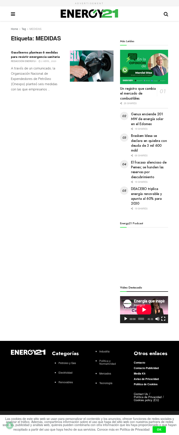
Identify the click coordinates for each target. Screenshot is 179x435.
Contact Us (141, 394)
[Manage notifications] (9, 425)
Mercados (105, 373)
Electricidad (65, 372)
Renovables (66, 382)
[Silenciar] (157, 319)
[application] (144, 309)
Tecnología (105, 383)
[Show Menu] (13, 13)
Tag (24, 29)
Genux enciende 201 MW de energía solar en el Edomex (147, 119)
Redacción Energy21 (23, 61)
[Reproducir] (126, 319)
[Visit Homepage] (89, 13)
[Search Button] (166, 13)
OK (159, 429)
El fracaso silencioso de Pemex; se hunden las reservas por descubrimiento (149, 170)
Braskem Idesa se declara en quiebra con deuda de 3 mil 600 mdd (149, 143)
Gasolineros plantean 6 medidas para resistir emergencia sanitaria (35, 54)
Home (14, 29)
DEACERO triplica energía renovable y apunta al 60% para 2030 (146, 196)
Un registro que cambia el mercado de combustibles (138, 93)
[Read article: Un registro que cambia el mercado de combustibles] (144, 67)
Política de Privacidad (148, 397)
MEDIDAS (35, 29)
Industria (104, 351)
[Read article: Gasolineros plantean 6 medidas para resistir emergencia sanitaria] (92, 66)
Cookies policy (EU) (146, 400)
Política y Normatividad (107, 362)
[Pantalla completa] (163, 319)
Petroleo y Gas (67, 363)
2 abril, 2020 (48, 61)
